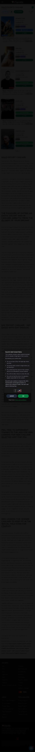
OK (23, 396)
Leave (12, 396)
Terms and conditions (20, 400)
